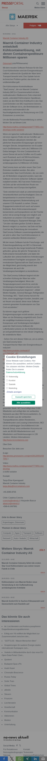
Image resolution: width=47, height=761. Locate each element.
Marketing (13, 388)
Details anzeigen (14, 392)
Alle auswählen (23, 403)
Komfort (12, 380)
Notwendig (13, 377)
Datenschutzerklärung (15, 372)
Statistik (12, 384)
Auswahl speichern (23, 397)
